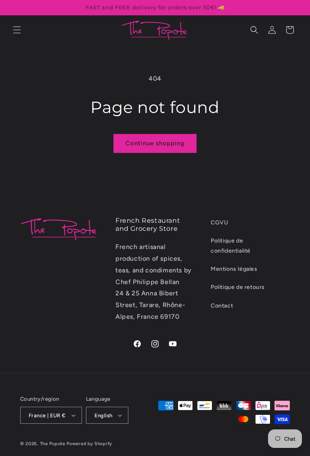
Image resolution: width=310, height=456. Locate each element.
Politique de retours (238, 287)
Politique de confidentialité (231, 245)
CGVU (219, 222)
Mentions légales (234, 269)
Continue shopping (155, 143)
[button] (17, 30)
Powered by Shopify (89, 443)
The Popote (52, 443)
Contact (222, 305)
